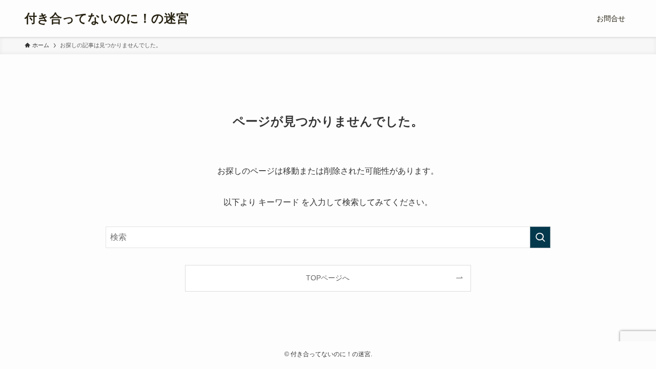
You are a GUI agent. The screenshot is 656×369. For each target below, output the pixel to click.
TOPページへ (328, 278)
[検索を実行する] (540, 237)
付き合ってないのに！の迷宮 (107, 18)
